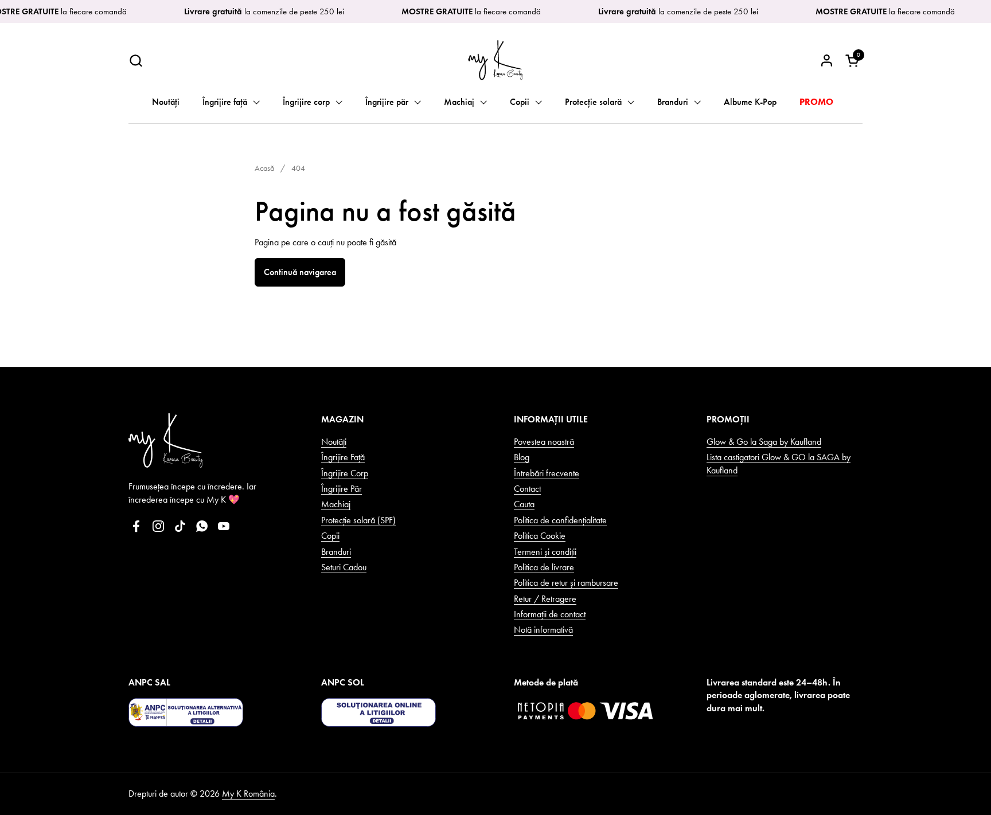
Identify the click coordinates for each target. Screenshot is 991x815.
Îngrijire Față (343, 457)
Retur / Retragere (545, 598)
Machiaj (335, 504)
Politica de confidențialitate (560, 520)
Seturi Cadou (343, 567)
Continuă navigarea (300, 272)
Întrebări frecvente (546, 473)
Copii (330, 535)
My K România (248, 793)
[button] (135, 60)
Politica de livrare (544, 567)
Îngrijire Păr (341, 488)
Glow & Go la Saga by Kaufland (764, 441)
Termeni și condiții (545, 551)
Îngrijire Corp (344, 473)
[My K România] (495, 60)
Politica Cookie (539, 535)
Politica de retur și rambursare (566, 582)
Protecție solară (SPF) (358, 520)
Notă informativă (543, 629)
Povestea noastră (544, 441)
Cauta (524, 504)
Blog (521, 457)
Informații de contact (550, 614)
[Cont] (827, 60)
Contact (527, 488)
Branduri (336, 551)
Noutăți (333, 441)
